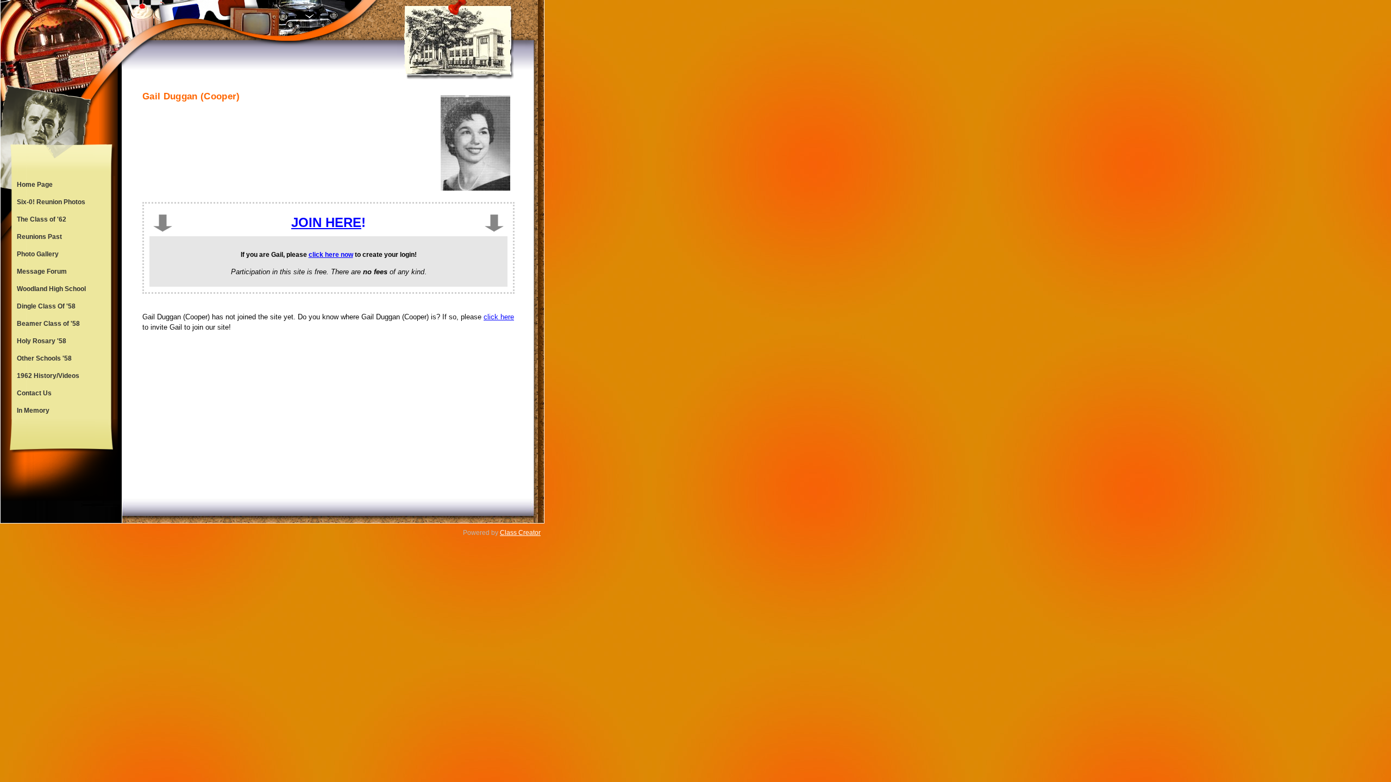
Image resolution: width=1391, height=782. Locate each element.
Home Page (35, 184)
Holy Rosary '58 (41, 341)
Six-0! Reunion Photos (51, 202)
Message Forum (42, 271)
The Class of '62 (41, 219)
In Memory (33, 410)
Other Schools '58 (44, 358)
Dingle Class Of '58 (46, 306)
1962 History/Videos (48, 376)
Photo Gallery (38, 254)
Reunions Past (39, 237)
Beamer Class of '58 (48, 323)
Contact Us (34, 393)
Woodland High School (51, 289)
